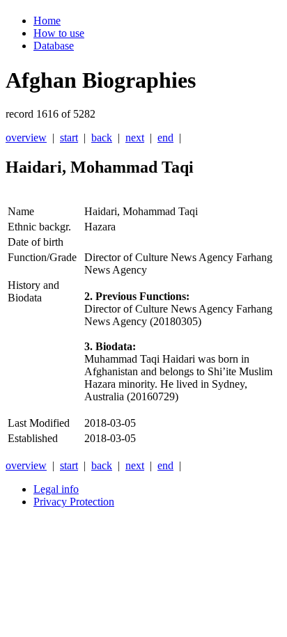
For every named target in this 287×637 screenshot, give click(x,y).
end (165, 137)
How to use (58, 33)
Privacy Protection (73, 502)
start (69, 137)
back (101, 137)
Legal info (56, 489)
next (134, 137)
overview (26, 137)
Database (53, 46)
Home (47, 20)
